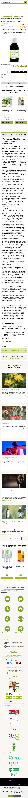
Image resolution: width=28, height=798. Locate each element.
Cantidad (3, 69)
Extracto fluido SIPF (18, 16)
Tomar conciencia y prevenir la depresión (12, 490)
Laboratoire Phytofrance (3, 26)
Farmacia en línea (4, 14)
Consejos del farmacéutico (11, 350)
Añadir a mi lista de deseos (8, 64)
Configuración (17, 795)
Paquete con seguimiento (7, 603)
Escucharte (20, 603)
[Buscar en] (25, 2)
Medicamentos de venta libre (20, 632)
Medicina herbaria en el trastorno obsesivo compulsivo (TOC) (13, 423)
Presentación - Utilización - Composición (13, 134)
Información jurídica (22, 784)
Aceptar (10, 795)
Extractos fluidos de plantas (6, 16)
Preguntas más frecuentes (20, 613)
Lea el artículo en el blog (6, 400)
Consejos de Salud (14, 538)
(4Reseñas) (24, 27)
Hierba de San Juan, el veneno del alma (12, 389)
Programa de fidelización (7, 632)
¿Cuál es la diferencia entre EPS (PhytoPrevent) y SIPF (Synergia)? (14, 522)
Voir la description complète (6, 35)
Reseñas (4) (5, 346)
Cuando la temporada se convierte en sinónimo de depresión (14, 458)
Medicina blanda (13, 14)
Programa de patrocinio (20, 623)
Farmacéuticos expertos (7, 613)
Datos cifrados (7, 623)
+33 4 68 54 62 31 (14, 676)
